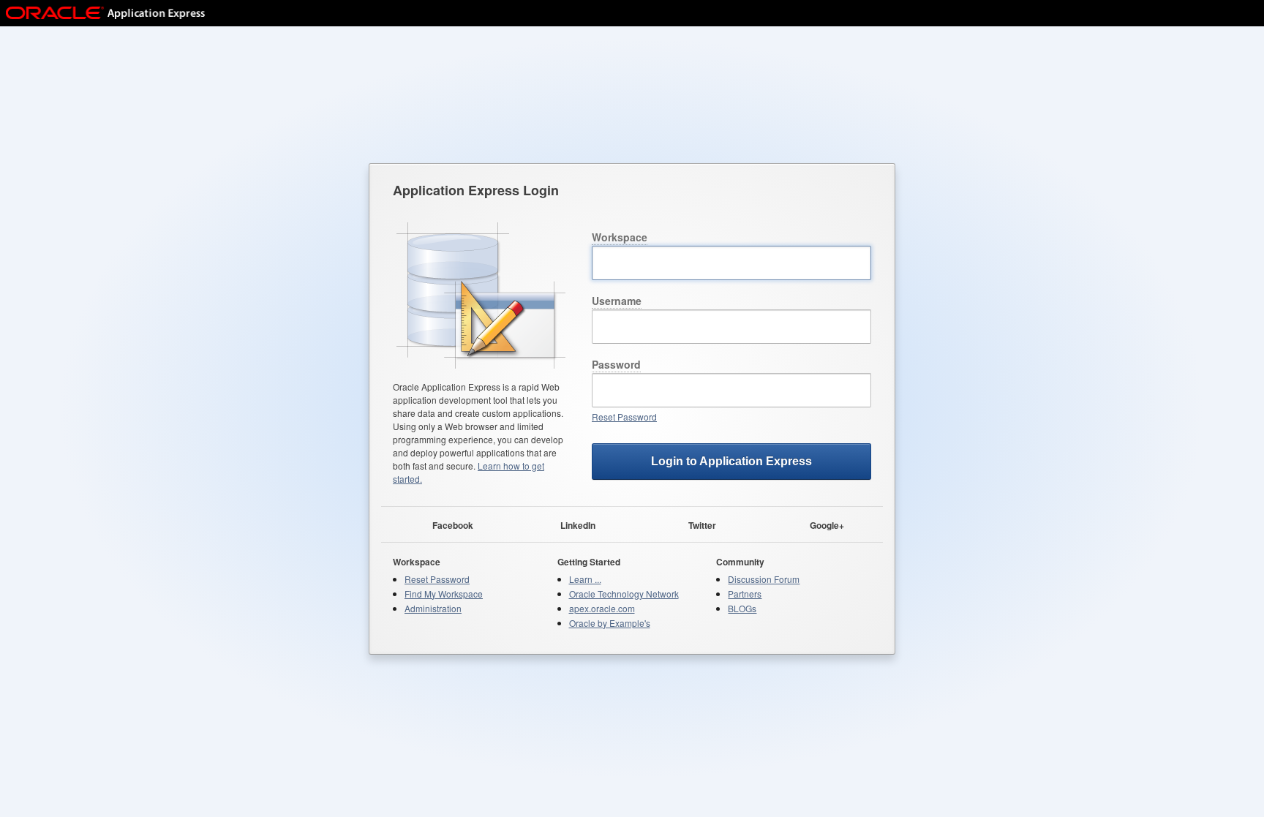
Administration (433, 608)
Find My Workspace (444, 593)
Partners (744, 593)
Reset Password (624, 416)
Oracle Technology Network (624, 593)
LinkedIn (577, 525)
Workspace (619, 237)
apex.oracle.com (602, 608)
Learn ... (585, 579)
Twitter (702, 525)
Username (617, 300)
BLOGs (742, 608)
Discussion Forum (764, 579)
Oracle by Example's (609, 623)
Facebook (452, 525)
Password (616, 364)
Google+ (827, 525)
